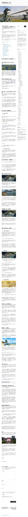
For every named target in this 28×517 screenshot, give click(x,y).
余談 (3, 56)
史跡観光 (18, 118)
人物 (17, 70)
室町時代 (19, 79)
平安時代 (19, 58)
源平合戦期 (4, 461)
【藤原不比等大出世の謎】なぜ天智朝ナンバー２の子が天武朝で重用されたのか (21, 135)
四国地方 (19, 114)
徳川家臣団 (20, 85)
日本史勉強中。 (7, 25)
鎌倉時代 (19, 61)
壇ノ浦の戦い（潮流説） (5, 48)
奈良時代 (19, 57)
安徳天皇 (12, 314)
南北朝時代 (19, 98)
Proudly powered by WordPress (5, 515)
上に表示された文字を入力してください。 (7, 496)
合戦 (5, 461)
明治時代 (19, 67)
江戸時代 (19, 66)
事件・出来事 (18, 53)
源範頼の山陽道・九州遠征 (9, 82)
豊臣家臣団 (20, 84)
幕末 (18, 88)
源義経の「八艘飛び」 (5, 52)
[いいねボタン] (3, 457)
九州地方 (19, 115)
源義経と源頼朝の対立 (5, 55)
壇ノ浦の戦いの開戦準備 (5, 47)
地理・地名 (18, 123)
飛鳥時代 (19, 71)
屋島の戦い (13, 71)
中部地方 (19, 110)
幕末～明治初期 (20, 105)
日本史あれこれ (6, 2)
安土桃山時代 (19, 102)
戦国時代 (19, 80)
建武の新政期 (19, 62)
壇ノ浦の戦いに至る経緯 (5, 44)
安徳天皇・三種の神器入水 (6, 51)
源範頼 (8, 145)
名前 (3, 480)
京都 (18, 119)
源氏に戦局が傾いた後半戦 (6, 50)
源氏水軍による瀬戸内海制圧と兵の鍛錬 (7, 46)
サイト (3, 488)
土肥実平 (11, 80)
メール (3, 484)
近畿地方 (19, 111)
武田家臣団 (20, 81)
